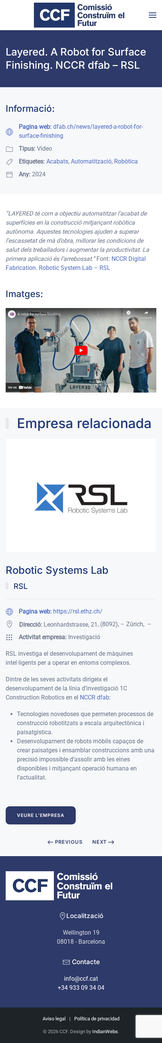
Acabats (57, 161)
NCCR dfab (94, 697)
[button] (152, 15)
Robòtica (126, 161)
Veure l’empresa (40, 815)
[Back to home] (81, 15)
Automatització (91, 161)
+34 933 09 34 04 (81, 987)
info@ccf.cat (81, 978)
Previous (69, 842)
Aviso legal (54, 1018)
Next (99, 842)
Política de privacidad (96, 1018)
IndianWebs (105, 1031)
